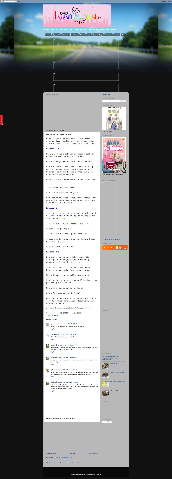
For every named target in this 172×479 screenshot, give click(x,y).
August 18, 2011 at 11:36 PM (68, 382)
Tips (123, 35)
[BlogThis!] (74, 313)
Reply (52, 329)
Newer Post (51, 453)
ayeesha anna (55, 324)
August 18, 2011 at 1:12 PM (67, 357)
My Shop (74, 35)
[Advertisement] (72, 111)
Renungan (109, 35)
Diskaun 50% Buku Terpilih (114, 239)
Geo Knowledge (97, 35)
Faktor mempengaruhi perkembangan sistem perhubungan (110, 358)
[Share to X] (76, 313)
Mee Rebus (113, 363)
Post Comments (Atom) (64, 457)
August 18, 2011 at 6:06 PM (68, 370)
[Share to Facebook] (78, 313)
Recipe (82, 35)
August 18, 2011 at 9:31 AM (70, 324)
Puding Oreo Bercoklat (117, 372)
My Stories (65, 35)
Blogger (98, 474)
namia (53, 334)
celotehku (55, 315)
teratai (53, 345)
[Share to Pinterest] (80, 313)
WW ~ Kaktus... (114, 390)
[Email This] (73, 313)
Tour (89, 35)
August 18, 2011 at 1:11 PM (67, 345)
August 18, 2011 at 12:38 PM (65, 334)
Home (48, 35)
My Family (56, 35)
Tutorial (117, 35)
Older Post (93, 453)
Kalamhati (54, 370)
